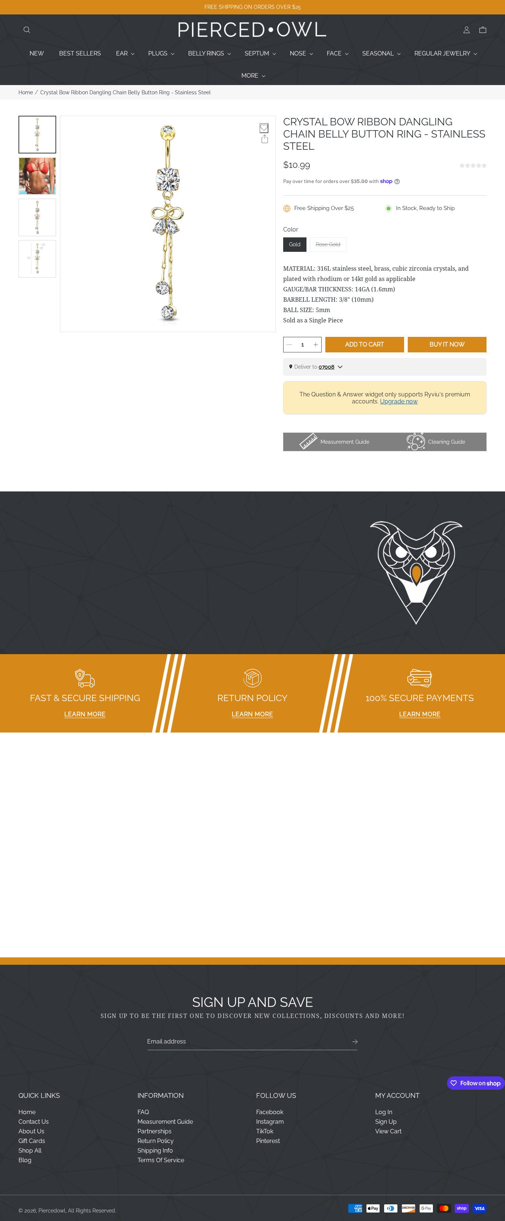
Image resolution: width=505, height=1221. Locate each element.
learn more (85, 714)
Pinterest (268, 1140)
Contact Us (33, 1121)
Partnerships (155, 1131)
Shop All (29, 1150)
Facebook (269, 1112)
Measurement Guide (165, 1121)
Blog (24, 1160)
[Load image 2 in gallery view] (37, 176)
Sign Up (386, 1121)
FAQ (143, 1112)
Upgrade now (399, 401)
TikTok (264, 1131)
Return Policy (156, 1140)
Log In (383, 1112)
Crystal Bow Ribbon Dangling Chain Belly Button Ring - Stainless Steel (125, 92)
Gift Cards (31, 1140)
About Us (31, 1131)
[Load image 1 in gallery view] (37, 134)
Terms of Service (161, 1160)
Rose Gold (331, 246)
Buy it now (447, 344)
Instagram (270, 1121)
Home (25, 92)
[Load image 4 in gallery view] (37, 258)
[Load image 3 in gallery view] (37, 217)
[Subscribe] (355, 1042)
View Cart (388, 1131)
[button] (26, 30)
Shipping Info (155, 1150)
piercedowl (51, 1211)
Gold (295, 244)
